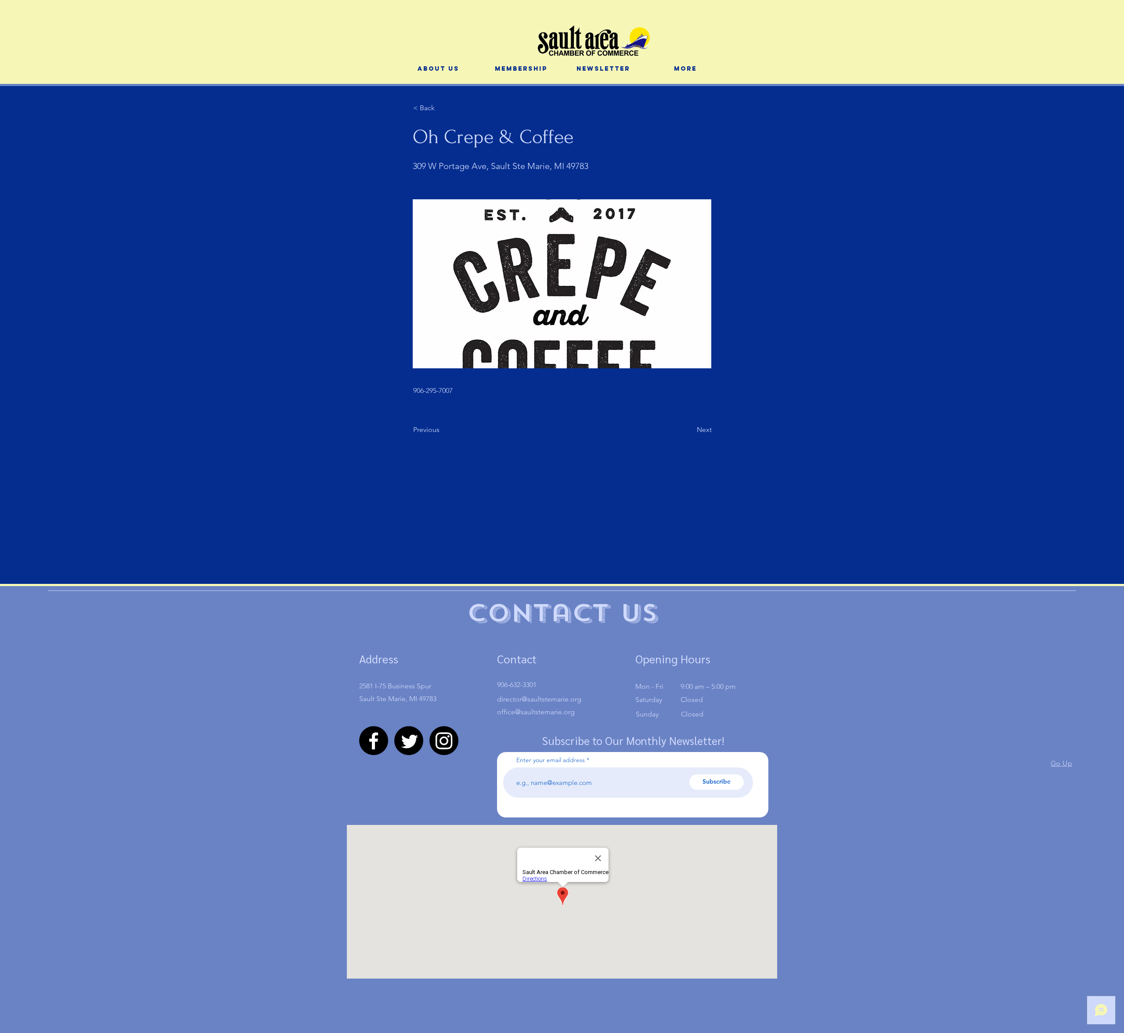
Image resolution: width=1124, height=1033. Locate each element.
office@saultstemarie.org (536, 712)
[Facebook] (373, 740)
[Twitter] (408, 740)
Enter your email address (550, 760)
